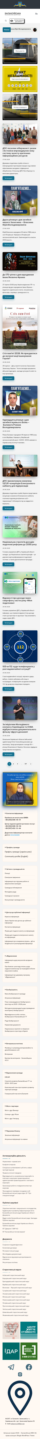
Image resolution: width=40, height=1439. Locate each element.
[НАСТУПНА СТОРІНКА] (30, 764)
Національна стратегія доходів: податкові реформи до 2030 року (20, 543)
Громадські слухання (12, 896)
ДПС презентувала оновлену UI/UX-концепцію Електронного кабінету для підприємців (19, 483)
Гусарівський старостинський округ (15, 1291)
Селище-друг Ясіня (12, 1114)
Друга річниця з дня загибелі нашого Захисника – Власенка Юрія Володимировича (18, 222)
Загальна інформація (12, 1135)
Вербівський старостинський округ (14, 1285)
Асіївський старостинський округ (14, 1275)
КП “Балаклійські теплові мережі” (14, 1232)
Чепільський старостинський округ (14, 1309)
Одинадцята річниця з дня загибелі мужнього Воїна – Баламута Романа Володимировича (16, 424)
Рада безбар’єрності (12, 1021)
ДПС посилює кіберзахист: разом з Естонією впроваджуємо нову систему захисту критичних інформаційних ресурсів (19, 152)
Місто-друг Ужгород (12, 1118)
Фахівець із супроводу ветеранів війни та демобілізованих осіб (19, 1049)
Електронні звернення (12, 877)
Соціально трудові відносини (12, 1245)
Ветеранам (9, 1054)
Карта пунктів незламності (20, 79)
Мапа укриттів (20, 51)
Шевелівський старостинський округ (15, 1312)
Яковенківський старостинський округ (15, 1315)
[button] (30, 764)
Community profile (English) (16, 856)
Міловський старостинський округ (14, 1297)
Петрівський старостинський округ (14, 1303)
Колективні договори (10, 1248)
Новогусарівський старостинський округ (16, 1300)
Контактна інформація (12, 927)
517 (26, 764)
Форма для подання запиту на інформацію (19, 931)
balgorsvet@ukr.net (18, 1424)
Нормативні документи (13, 1025)
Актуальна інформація (12, 998)
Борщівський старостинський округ (15, 1278)
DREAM (7, 1077)
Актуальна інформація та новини (16, 1139)
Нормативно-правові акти (12, 1162)
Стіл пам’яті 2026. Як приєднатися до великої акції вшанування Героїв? (20, 356)
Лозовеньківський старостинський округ (16, 1294)
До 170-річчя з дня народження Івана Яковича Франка (18, 275)
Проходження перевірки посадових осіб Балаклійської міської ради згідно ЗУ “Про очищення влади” (17, 1193)
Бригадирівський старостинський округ (16, 1281)
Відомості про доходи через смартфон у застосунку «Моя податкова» (17, 600)
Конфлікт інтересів (9, 1165)
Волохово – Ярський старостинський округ (17, 1288)
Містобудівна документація (12, 1254)
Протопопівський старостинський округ (16, 1306)
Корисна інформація (12, 917)
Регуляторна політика (10, 1262)
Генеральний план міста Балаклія (16, 1094)
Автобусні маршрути (20, 107)
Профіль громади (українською (18, 852)
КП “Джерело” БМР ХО (10, 1229)
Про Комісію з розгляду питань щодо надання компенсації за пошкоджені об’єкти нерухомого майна (20, 969)
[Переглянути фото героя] (19, 793)
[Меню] (36, 13)
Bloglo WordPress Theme (25, 1436)
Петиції (7, 873)
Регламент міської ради (11, 1251)
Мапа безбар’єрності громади (15, 994)
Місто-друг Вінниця (11, 1110)
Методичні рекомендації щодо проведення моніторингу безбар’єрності (20, 1009)
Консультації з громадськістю (15, 900)
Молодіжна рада (10, 892)
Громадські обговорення (13, 888)
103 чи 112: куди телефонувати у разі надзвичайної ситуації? (19, 667)
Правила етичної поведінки (12, 1173)
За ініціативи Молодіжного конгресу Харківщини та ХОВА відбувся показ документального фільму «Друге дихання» (19, 728)
